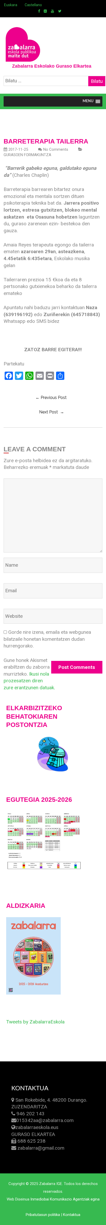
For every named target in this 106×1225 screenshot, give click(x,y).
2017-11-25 (18, 149)
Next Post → (51, 412)
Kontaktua (71, 1214)
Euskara (10, 5)
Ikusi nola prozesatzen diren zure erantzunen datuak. (29, 681)
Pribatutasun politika (43, 1214)
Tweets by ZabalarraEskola (35, 1022)
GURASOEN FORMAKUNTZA (27, 155)
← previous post (51, 397)
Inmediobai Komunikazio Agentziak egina (65, 1199)
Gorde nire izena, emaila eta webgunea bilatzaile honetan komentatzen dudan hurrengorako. (47, 639)
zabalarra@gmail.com (40, 1148)
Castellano (33, 5)
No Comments (55, 149)
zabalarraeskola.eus (36, 1127)
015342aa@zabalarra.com (45, 1120)
